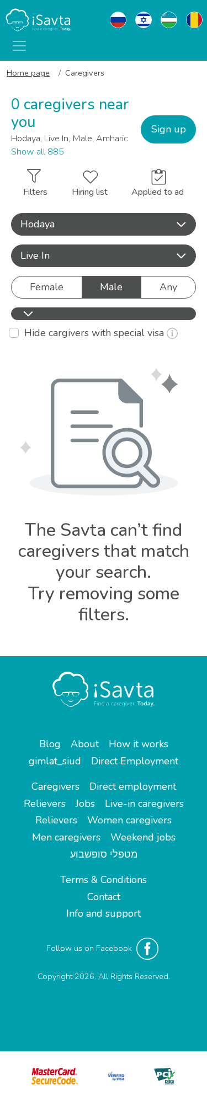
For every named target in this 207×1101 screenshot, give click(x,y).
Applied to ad (157, 192)
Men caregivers (66, 837)
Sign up (168, 129)
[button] (103, 224)
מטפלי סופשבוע (103, 854)
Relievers (45, 803)
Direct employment (132, 786)
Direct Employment (134, 761)
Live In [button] (35, 255)
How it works (138, 744)
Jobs (85, 803)
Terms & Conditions (103, 879)
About (85, 744)
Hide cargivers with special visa (95, 332)
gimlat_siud (55, 761)
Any (168, 287)
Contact (103, 896)
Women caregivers (129, 820)
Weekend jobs (143, 837)
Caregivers (55, 786)
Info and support (103, 913)
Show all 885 (37, 152)
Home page (28, 72)
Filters (35, 192)
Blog (50, 744)
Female (46, 287)
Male (111, 287)
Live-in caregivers (144, 803)
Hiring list (90, 192)
